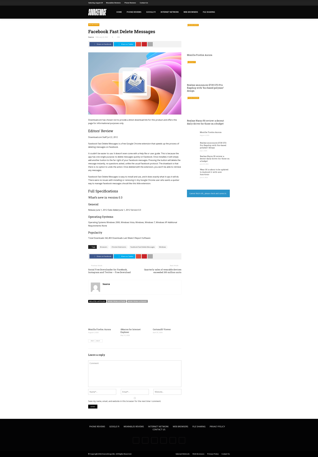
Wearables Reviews (113, 3)
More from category (137, 301)
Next (98, 341)
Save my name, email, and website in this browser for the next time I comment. (124, 401)
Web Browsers (191, 12)
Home (119, 12)
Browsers (103, 247)
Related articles (97, 301)
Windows (162, 247)
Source (91, 37)
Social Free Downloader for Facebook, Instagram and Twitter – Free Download (109, 271)
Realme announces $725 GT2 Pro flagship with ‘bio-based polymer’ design (205, 87)
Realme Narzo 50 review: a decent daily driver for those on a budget (205, 122)
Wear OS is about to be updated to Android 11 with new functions (214, 172)
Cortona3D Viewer (162, 329)
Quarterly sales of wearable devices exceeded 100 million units (162, 271)
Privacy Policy (217, 426)
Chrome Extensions (119, 247)
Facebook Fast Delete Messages (142, 247)
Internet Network (170, 12)
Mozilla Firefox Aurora (99, 329)
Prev (92, 341)
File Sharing (209, 12)
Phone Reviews (130, 3)
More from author (116, 301)
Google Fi (151, 12)
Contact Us (144, 3)
